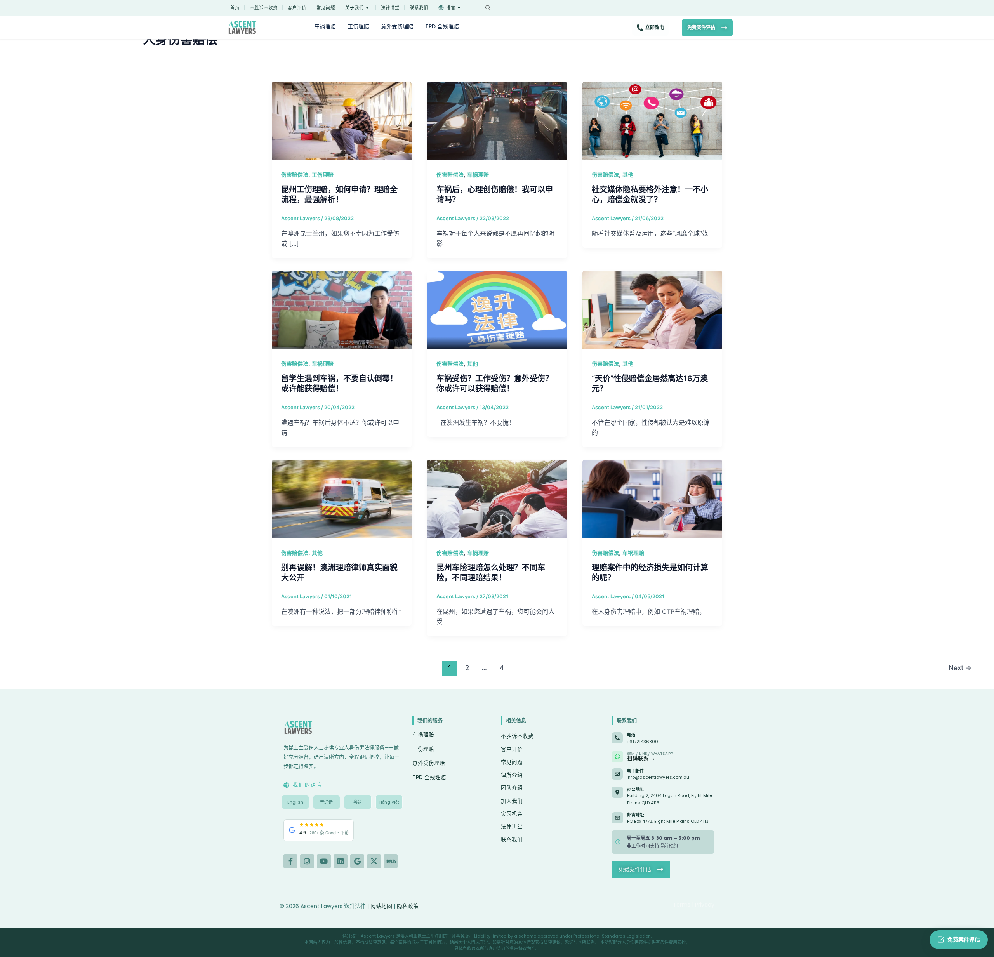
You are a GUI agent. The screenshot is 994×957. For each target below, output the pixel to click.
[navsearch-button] (487, 8)
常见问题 (325, 7)
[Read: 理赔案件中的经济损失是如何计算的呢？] (652, 498)
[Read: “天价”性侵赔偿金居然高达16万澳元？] (652, 309)
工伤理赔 (358, 26)
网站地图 (381, 906)
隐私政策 (408, 906)
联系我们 (419, 7)
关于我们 (354, 7)
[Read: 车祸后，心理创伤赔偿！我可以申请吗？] (497, 120)
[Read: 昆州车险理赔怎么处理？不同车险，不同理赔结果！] (497, 498)
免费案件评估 (701, 27)
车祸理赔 (325, 26)
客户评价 (297, 7)
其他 (627, 174)
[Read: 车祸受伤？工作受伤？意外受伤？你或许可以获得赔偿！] (497, 309)
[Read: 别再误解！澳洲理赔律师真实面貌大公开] (342, 498)
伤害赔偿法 (294, 174)
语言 (450, 7)
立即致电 (654, 27)
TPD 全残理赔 (442, 26)
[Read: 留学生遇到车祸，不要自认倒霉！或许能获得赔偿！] (342, 309)
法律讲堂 (390, 7)
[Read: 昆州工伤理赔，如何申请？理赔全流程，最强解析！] (342, 120)
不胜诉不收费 (264, 7)
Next (960, 667)
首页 (235, 7)
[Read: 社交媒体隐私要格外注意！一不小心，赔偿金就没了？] (652, 120)
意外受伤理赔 (397, 26)
